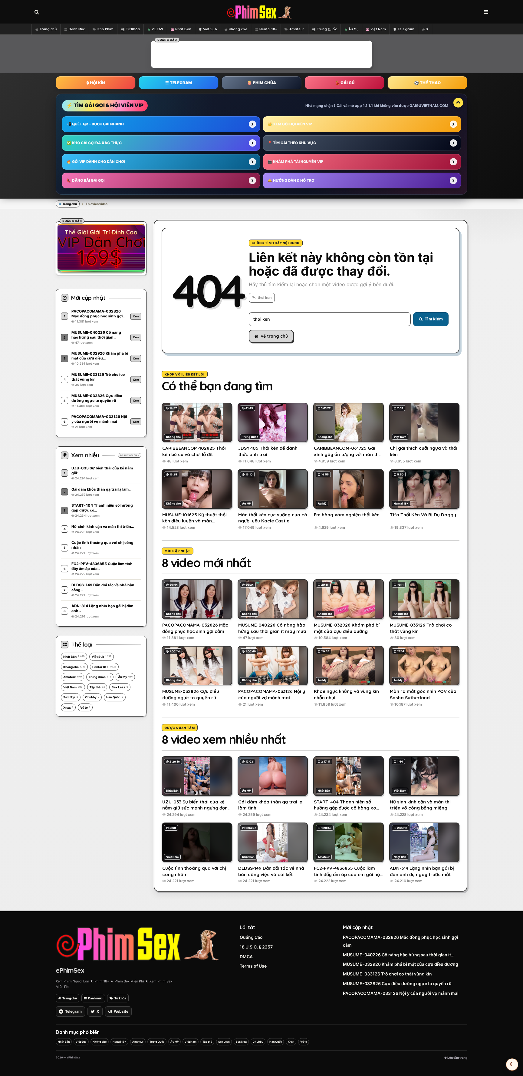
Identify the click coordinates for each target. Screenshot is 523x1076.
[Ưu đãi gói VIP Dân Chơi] (101, 247)
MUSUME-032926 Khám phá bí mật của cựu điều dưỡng (400, 964)
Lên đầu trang (457, 1057)
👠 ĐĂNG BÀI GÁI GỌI (85, 180)
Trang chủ (48, 29)
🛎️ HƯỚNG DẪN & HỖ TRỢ (291, 180)
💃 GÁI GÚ (344, 82)
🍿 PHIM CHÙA (261, 82)
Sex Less (120, 687)
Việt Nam (378, 29)
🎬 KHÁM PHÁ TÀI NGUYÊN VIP (295, 161)
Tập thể (97, 687)
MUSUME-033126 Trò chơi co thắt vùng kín (387, 973)
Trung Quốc (327, 29)
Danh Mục (77, 29)
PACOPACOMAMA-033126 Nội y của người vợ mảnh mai (401, 993)
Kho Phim (105, 29)
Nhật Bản (183, 29)
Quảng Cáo (251, 937)
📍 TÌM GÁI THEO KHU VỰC (292, 143)
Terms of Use (253, 965)
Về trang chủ (274, 336)
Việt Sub (210, 29)
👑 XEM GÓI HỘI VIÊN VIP (290, 124)
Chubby (92, 697)
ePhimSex (70, 970)
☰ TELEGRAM (178, 82)
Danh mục (95, 998)
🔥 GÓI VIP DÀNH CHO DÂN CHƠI (96, 161)
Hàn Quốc (114, 697)
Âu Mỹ (354, 29)
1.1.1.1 (368, 105)
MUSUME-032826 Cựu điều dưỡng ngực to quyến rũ (397, 983)
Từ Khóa (133, 29)
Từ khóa (120, 998)
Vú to (85, 707)
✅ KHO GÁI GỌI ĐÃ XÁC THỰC (94, 143)
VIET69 (157, 29)
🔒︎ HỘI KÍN (96, 82)
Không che (238, 29)
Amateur (296, 29)
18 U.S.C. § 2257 (256, 946)
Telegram (406, 29)
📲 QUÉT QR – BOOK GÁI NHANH (95, 124)
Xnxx (68, 707)
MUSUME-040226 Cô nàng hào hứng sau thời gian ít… (398, 954)
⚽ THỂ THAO (427, 82)
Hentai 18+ (268, 29)
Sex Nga (70, 697)
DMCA (246, 956)
